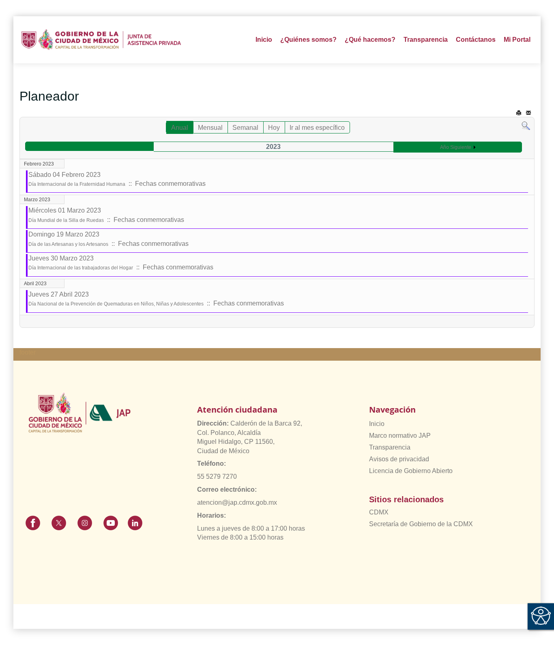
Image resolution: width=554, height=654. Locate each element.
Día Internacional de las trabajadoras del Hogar (80, 268)
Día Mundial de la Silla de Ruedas (66, 220)
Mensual (210, 127)
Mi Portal (517, 39)
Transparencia (389, 447)
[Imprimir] (519, 113)
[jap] (101, 39)
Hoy (274, 127)
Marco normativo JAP (400, 435)
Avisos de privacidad (399, 459)
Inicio (264, 39)
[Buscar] (526, 125)
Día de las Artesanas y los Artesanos (68, 244)
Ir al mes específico (317, 127)
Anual (179, 127)
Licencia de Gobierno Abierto (411, 470)
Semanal (245, 127)
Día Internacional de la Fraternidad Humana (76, 184)
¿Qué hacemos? (370, 39)
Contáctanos (476, 39)
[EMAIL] (528, 113)
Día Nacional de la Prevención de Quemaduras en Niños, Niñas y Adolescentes (116, 304)
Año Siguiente (455, 147)
